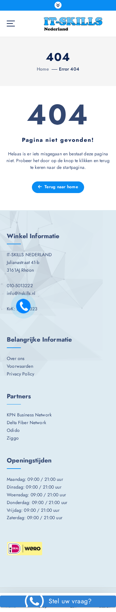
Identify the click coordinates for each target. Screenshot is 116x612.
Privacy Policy (20, 374)
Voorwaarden (20, 366)
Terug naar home (60, 187)
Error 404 (69, 69)
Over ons (15, 358)
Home (43, 69)
